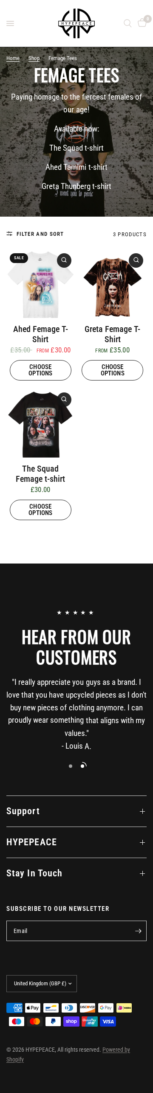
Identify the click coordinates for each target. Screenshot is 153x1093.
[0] (141, 23)
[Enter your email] (138, 931)
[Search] (128, 23)
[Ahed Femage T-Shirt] (40, 284)
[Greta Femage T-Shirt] (112, 284)
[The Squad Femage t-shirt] (40, 423)
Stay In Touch (34, 873)
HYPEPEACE (31, 842)
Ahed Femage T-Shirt (40, 334)
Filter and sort (40, 234)
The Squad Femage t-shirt (40, 474)
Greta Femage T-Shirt (112, 334)
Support (23, 811)
